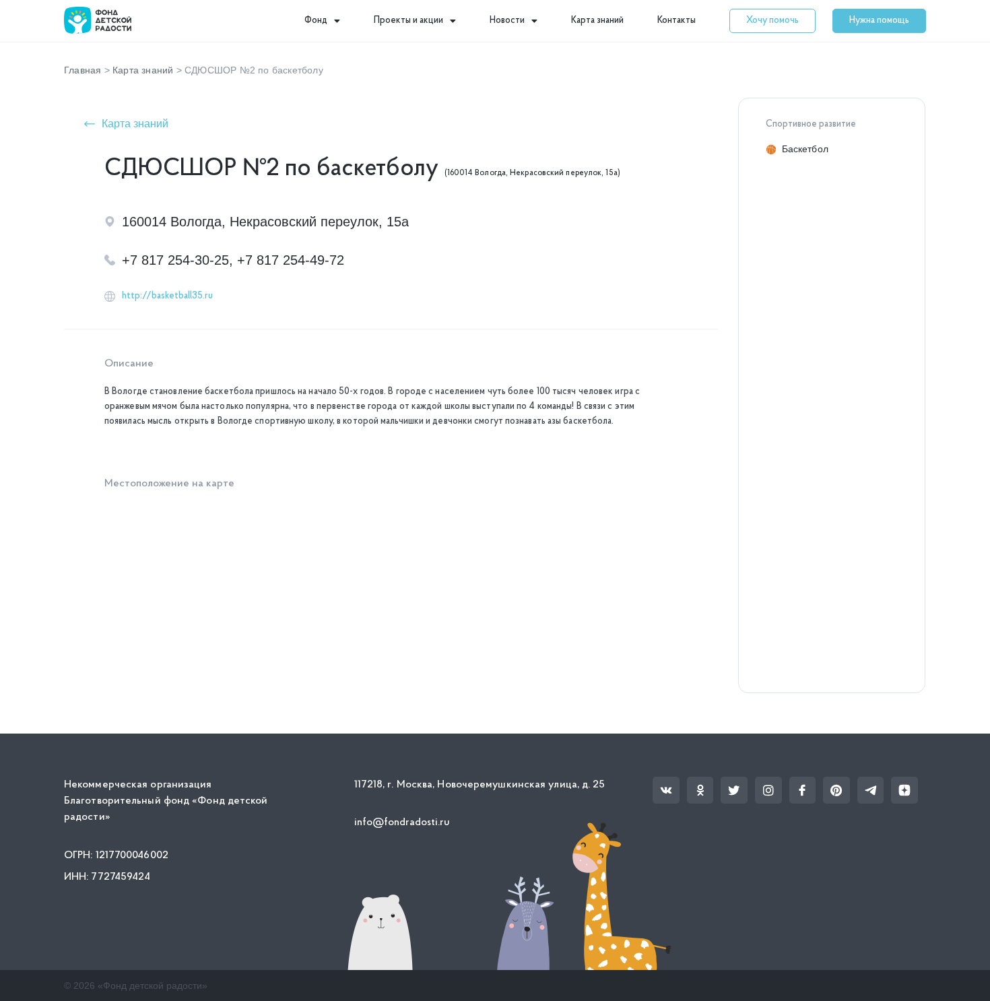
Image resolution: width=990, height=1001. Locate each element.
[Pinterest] (836, 790)
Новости (507, 20)
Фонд (315, 20)
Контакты (676, 20)
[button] (772, 21)
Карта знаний (597, 20)
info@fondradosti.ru (402, 822)
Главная (82, 70)
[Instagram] (768, 790)
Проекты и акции (408, 20)
